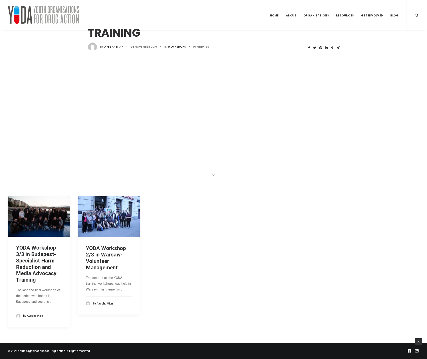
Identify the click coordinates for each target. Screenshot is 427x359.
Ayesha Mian (113, 46)
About (291, 15)
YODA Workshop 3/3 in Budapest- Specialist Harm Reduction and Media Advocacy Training (36, 264)
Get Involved (372, 15)
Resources (345, 15)
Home (274, 15)
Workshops (177, 46)
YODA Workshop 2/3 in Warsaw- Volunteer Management (106, 257)
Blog (394, 15)
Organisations (316, 15)
